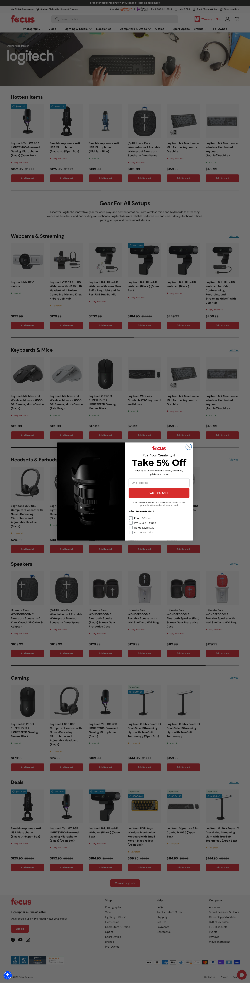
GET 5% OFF (159, 493)
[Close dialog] (189, 447)
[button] (7, 975)
